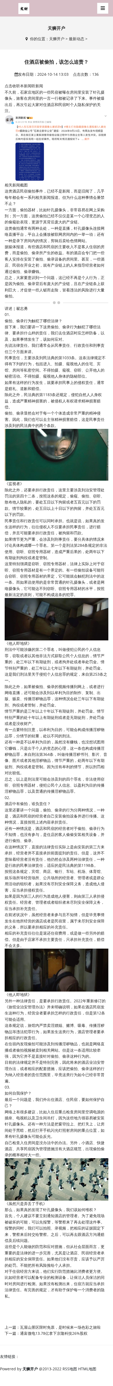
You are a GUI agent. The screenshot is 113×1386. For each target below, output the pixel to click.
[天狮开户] (24, 8)
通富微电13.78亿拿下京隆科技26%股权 (53, 1333)
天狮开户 (56, 38)
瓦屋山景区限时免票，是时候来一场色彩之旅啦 (60, 1327)
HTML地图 (87, 1368)
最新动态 (76, 38)
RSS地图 (70, 1368)
